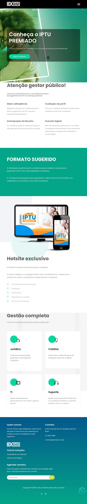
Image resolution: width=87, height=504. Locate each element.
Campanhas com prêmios (17, 454)
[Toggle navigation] (78, 4)
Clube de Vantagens (14, 458)
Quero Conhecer (19, 56)
